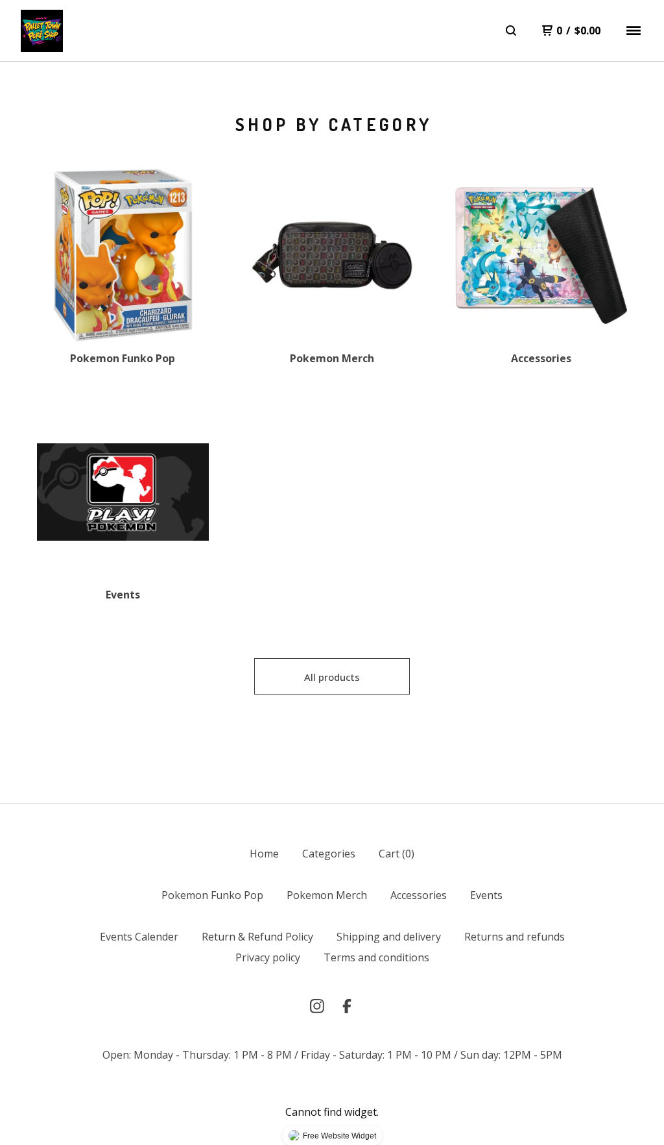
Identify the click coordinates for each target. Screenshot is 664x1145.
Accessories (418, 895)
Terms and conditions (376, 957)
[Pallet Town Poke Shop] (42, 31)
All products (332, 677)
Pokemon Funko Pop (212, 895)
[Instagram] (317, 1006)
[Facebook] (347, 1006)
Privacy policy (267, 957)
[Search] (511, 30)
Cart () (396, 853)
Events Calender (139, 937)
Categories (328, 853)
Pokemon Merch (327, 895)
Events (486, 895)
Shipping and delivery (389, 937)
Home (264, 853)
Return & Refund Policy (257, 937)
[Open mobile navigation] (633, 30)
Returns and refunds (514, 937)
